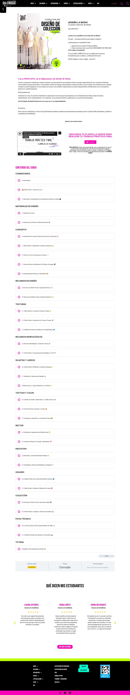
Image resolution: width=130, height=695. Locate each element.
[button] (14, 623)
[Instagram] (60, 693)
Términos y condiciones (61, 679)
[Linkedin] (70, 693)
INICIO (32, 3)
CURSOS (66, 3)
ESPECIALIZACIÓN (78, 3)
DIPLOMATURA (54, 3)
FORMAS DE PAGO (59, 676)
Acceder (114, 3)
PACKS (90, 3)
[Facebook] (65, 693)
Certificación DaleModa (61, 669)
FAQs (56, 673)
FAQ (98, 3)
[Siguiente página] (113, 556)
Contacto (57, 682)
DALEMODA (42, 3)
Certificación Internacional (62, 666)
